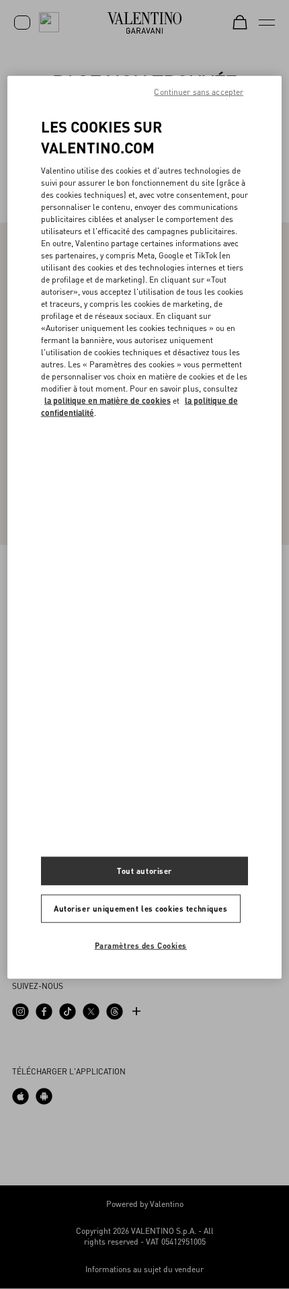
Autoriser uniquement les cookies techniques (140, 908)
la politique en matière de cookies (107, 401)
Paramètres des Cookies (141, 945)
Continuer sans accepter (198, 92)
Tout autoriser (144, 870)
